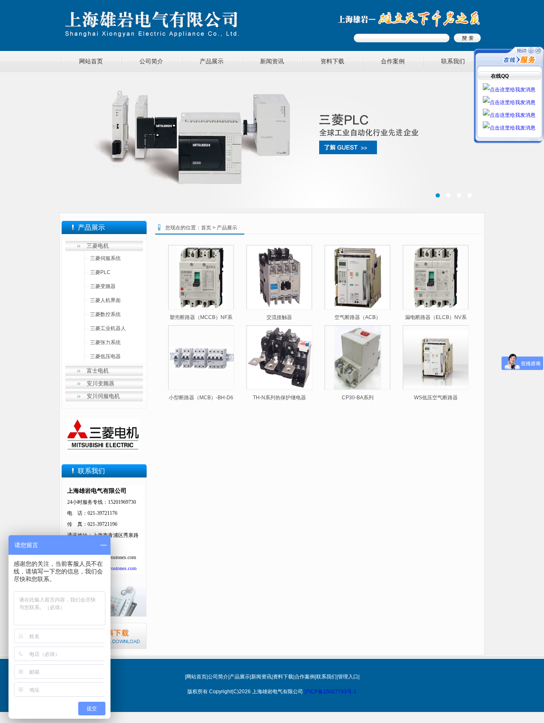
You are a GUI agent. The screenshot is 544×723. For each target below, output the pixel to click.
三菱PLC (100, 272)
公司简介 (151, 61)
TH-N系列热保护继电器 (279, 398)
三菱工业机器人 (108, 328)
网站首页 (91, 61)
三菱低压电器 (105, 356)
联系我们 (453, 61)
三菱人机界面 (105, 300)
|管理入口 (347, 677)
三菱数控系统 (105, 314)
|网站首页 (196, 677)
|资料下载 (282, 677)
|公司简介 (217, 677)
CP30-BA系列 (358, 398)
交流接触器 (279, 317)
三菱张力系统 (105, 342)
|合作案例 (304, 677)
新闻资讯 (272, 61)
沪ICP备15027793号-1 (330, 692)
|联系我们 (326, 677)
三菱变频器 (103, 286)
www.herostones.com (114, 568)
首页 (206, 228)
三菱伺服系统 (105, 258)
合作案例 (393, 61)
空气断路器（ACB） (357, 317)
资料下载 (332, 61)
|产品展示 (239, 677)
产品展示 (212, 61)
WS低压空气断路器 (436, 398)
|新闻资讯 (261, 677)
